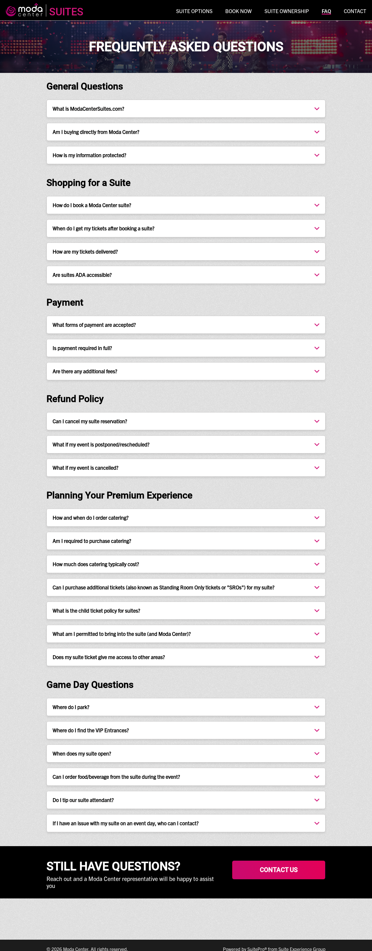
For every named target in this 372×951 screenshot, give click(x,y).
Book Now (238, 11)
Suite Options (194, 11)
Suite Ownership (286, 11)
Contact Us (279, 869)
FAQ (326, 11)
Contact (355, 11)
